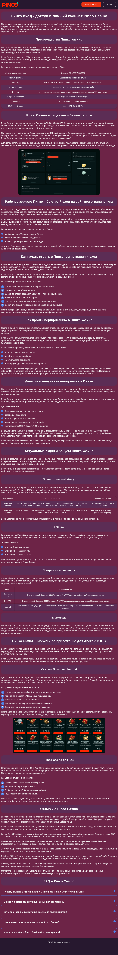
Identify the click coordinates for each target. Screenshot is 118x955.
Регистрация (91, 4)
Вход (109, 4)
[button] (114, 810)
